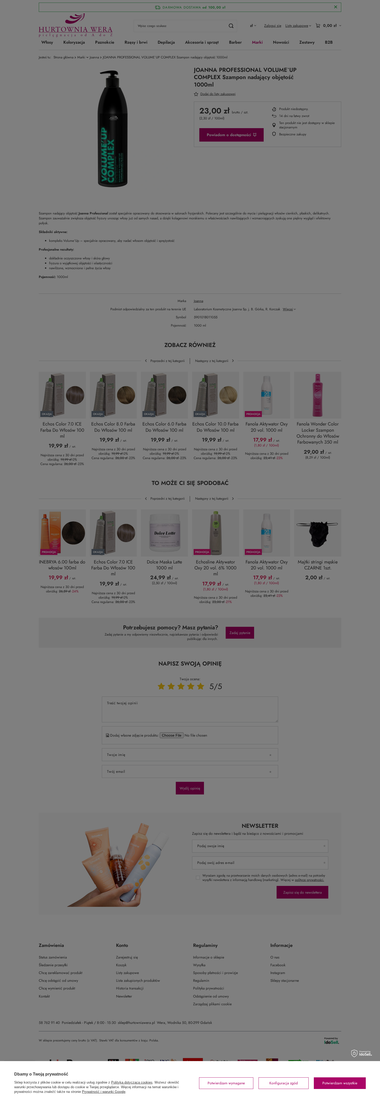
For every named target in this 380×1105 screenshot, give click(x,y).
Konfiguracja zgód (283, 1083)
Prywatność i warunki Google (103, 1092)
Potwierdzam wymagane (226, 1083)
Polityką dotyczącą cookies (132, 1082)
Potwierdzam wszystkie (339, 1083)
